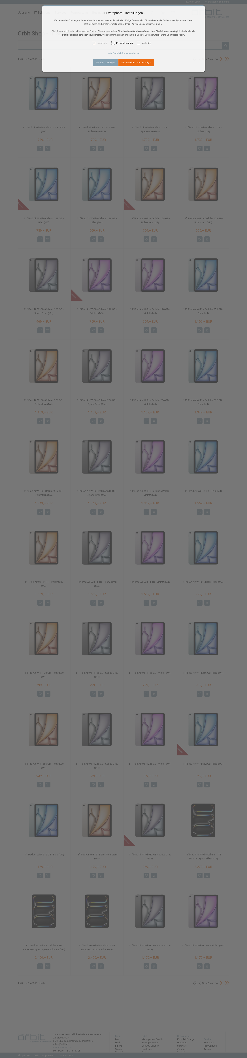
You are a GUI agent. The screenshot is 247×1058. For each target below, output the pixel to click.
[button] (124, 53)
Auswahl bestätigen (105, 62)
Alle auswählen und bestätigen (136, 62)
